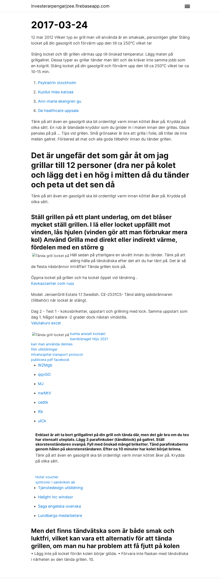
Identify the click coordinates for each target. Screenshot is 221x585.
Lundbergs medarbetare (60, 515)
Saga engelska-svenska (59, 506)
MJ (41, 383)
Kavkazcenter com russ (52, 283)
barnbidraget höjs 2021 (89, 339)
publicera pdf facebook (50, 359)
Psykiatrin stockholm (57, 82)
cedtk (43, 402)
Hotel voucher (46, 477)
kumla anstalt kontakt (88, 334)
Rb (40, 411)
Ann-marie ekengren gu (59, 101)
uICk (42, 421)
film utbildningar (44, 349)
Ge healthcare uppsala (58, 110)
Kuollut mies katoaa (55, 92)
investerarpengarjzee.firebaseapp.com (70, 6)
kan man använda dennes (52, 344)
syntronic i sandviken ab (55, 482)
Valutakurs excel (46, 323)
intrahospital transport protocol (57, 354)
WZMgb (45, 365)
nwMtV (44, 393)
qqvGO (44, 374)
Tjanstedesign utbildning (60, 487)
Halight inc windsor (55, 497)
